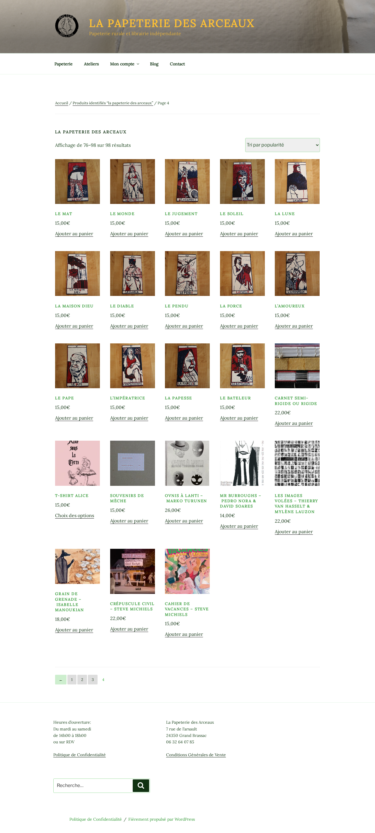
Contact (177, 64)
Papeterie (63, 64)
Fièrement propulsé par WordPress (161, 819)
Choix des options (74, 515)
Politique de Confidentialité (79, 754)
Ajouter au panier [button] (74, 233)
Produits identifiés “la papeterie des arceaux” (113, 102)
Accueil (61, 102)
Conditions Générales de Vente (196, 754)
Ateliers (91, 64)
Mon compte (122, 64)
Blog (154, 64)
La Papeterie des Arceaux (172, 23)
